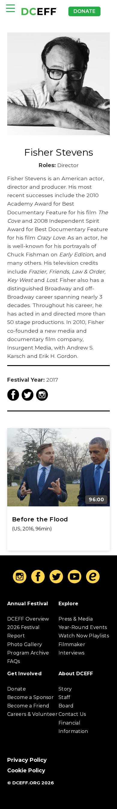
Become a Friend (28, 706)
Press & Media (75, 619)
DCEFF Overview (28, 619)
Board (66, 706)
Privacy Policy (27, 760)
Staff (64, 697)
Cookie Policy (26, 770)
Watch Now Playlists (83, 636)
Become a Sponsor (30, 697)
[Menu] (10, 8)
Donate (84, 11)
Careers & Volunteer (32, 714)
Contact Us (72, 714)
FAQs (13, 661)
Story (65, 689)
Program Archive (28, 653)
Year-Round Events (82, 627)
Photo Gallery (24, 644)
